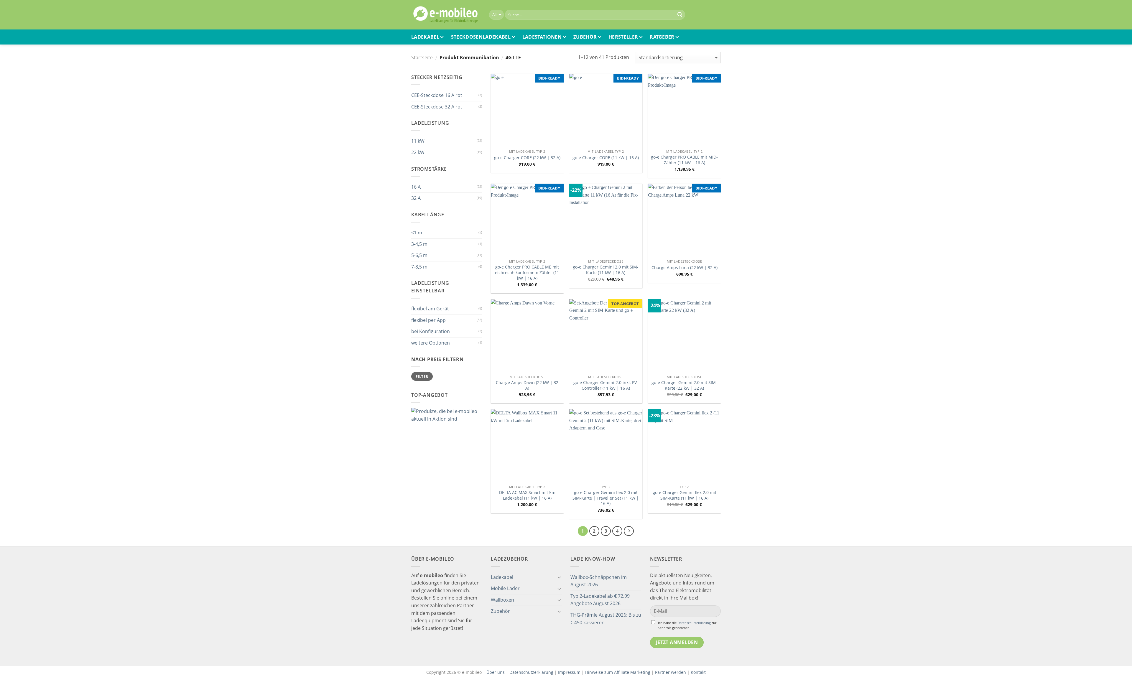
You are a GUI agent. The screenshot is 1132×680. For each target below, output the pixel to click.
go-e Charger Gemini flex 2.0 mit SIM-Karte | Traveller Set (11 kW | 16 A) (605, 498)
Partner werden (670, 672)
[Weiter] (629, 531)
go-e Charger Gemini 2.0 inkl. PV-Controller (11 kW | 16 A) (605, 385)
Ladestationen (542, 37)
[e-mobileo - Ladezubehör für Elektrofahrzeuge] (445, 14)
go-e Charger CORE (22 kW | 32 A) (527, 157)
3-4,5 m (419, 244)
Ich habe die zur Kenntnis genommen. (687, 625)
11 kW (417, 141)
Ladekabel (425, 37)
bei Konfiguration (430, 331)
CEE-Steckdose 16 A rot (436, 95)
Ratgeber (662, 37)
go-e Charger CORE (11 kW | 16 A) (605, 157)
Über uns (496, 672)
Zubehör (585, 37)
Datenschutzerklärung (694, 622)
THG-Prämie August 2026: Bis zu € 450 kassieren (605, 619)
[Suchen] (680, 15)
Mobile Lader (505, 588)
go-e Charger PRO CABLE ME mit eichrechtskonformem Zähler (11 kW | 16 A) (527, 272)
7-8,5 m (419, 267)
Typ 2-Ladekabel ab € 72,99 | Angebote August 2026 (602, 600)
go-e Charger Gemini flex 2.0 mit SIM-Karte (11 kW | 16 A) (684, 495)
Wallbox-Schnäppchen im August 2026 (598, 581)
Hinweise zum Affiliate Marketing (617, 672)
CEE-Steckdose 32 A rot (436, 106)
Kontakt (698, 672)
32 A (416, 198)
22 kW (417, 152)
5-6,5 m (419, 255)
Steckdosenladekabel (481, 37)
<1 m (416, 232)
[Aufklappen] (559, 577)
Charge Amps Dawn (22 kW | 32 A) (527, 385)
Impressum (569, 672)
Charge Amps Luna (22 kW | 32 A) (684, 267)
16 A (416, 187)
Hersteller (623, 37)
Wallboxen (502, 600)
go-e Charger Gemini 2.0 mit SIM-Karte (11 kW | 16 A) (606, 269)
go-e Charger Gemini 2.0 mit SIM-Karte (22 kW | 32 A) (684, 385)
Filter (422, 376)
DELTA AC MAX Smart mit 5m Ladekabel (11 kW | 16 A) (527, 495)
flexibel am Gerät (430, 308)
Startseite (422, 57)
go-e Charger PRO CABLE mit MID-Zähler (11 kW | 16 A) (684, 159)
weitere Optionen (430, 343)
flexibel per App (428, 320)
